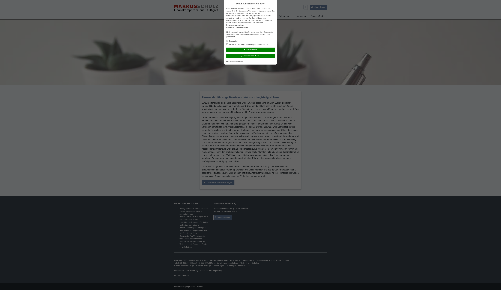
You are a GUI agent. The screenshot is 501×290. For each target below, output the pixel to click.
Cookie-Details (231, 61)
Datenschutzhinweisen (234, 25)
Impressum (239, 61)
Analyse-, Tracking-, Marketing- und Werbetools (249, 44)
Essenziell (233, 41)
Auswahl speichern (251, 56)
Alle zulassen (251, 50)
